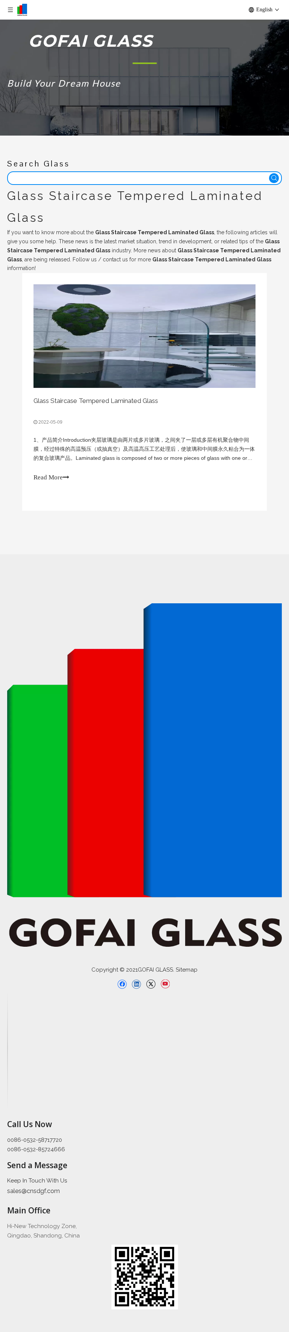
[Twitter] (150, 984)
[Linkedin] (136, 984)
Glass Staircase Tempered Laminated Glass (95, 400)
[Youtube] (165, 984)
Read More (48, 477)
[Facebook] (122, 984)
